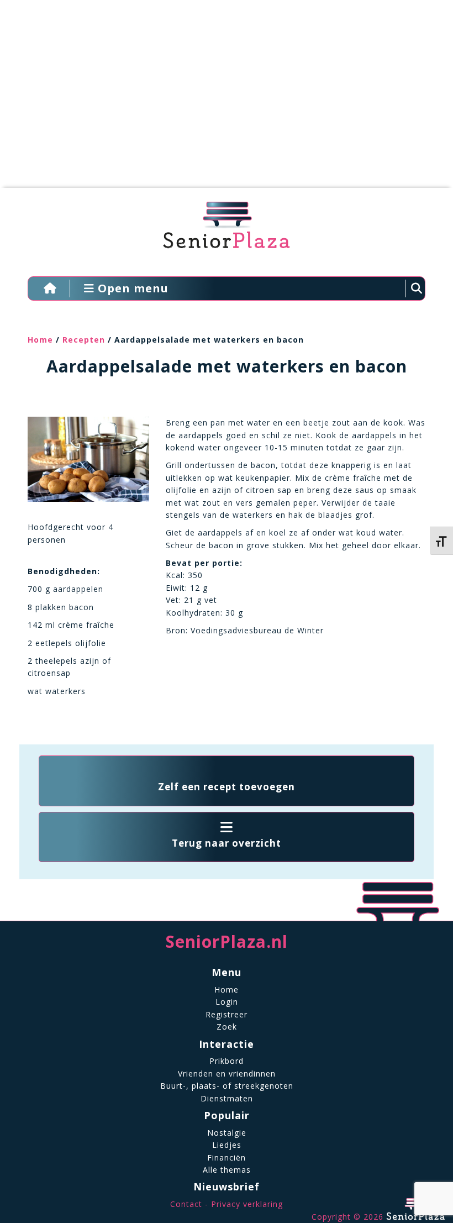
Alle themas (227, 1169)
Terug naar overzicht (226, 843)
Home (40, 339)
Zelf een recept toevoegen (226, 786)
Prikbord (226, 1061)
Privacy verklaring (247, 1204)
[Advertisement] (218, 99)
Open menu (131, 288)
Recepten (83, 339)
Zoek (227, 1026)
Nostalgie (226, 1132)
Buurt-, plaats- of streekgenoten (226, 1085)
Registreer (226, 1014)
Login (226, 1001)
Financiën (226, 1157)
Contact (186, 1204)
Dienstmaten (227, 1098)
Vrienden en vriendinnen (227, 1073)
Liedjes (226, 1145)
